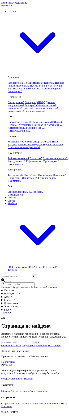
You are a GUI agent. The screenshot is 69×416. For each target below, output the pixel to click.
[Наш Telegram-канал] (3, 280)
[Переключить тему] (6, 281)
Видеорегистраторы (20, 122)
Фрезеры (30, 105)
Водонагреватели (53, 144)
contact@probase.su (11, 378)
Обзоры (15, 287)
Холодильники (16, 161)
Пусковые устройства (20, 124)
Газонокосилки (17, 82)
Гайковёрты (15, 108)
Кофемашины (34, 161)
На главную (54, 345)
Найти (36, 342)
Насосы (36, 88)
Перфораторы (16, 102)
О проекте (7, 403)
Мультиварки (51, 161)
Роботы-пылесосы (18, 158)
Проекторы (14, 178)
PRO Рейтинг (35, 267)
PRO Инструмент (17, 267)
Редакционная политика (53, 403)
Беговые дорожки (18, 191)
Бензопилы (47, 82)
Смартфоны (45, 175)
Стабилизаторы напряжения (24, 147)
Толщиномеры (36, 127)
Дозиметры (14, 180)
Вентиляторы (34, 141)
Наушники (59, 175)
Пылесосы (36, 158)
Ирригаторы (29, 178)
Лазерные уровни (35, 111)
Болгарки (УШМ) (35, 102)
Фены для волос (47, 178)
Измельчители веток (42, 85)
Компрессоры (16, 111)
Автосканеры (55, 124)
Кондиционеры (17, 141)
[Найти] (34, 276)
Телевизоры (15, 175)
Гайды (11, 200)
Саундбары (30, 175)
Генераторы (15, 91)
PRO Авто (49, 267)
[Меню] (9, 281)
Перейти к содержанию (14, 2)
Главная (5, 287)
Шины (57, 122)
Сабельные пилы (46, 105)
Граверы (28, 108)
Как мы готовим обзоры (26, 403)
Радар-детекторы (43, 122)
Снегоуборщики (52, 88)
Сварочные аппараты (46, 108)
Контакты (6, 406)
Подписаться (8, 362)
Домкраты (39, 124)
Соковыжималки (17, 164)
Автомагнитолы (17, 127)
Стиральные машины (55, 158)
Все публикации (48, 287)
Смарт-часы (36, 191)
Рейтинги (13, 197)
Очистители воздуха (30, 144)
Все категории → (17, 194)
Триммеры (33, 82)
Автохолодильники (19, 130)
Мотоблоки (22, 85)
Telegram (6, 312)
